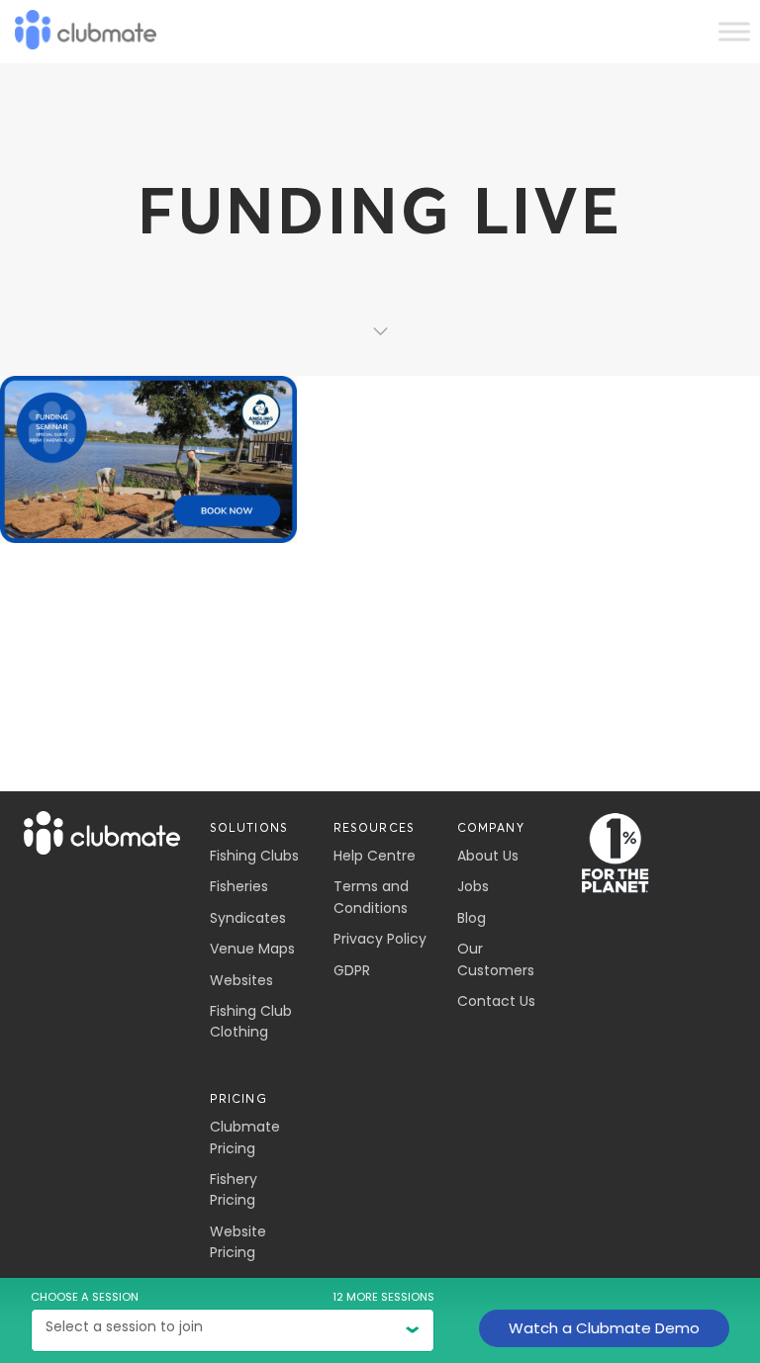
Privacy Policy (380, 939)
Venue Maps (252, 948)
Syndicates (248, 918)
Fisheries (239, 886)
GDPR (351, 970)
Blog (471, 918)
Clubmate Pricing (245, 1137)
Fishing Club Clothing (251, 1021)
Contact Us (496, 1001)
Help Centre (374, 855)
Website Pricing (238, 1242)
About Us (488, 855)
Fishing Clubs (254, 855)
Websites (241, 980)
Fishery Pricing (233, 1189)
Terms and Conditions (371, 896)
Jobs (473, 886)
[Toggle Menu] (734, 31)
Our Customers (495, 959)
